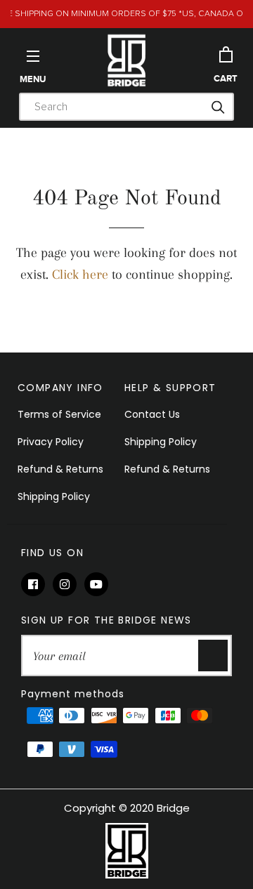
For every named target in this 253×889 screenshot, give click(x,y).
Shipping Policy (54, 496)
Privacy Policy (51, 442)
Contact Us (152, 414)
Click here (80, 274)
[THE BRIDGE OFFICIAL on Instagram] (68, 585)
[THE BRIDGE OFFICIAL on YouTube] (98, 585)
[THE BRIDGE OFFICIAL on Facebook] (37, 585)
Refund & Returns (60, 469)
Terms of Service (59, 414)
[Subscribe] (213, 655)
